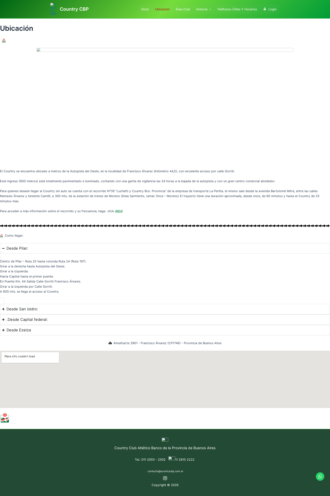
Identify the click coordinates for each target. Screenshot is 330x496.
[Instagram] (165, 478)
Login (273, 9)
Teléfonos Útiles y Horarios (237, 9)
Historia (201, 9)
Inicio (145, 9)
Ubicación (162, 9)
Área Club (183, 9)
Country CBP (74, 9)
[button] (209, 9)
